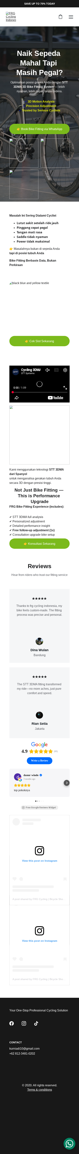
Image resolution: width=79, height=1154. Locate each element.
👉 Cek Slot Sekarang (39, 341)
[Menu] (71, 17)
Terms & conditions (39, 1089)
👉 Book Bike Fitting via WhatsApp (39, 129)
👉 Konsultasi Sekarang (39, 543)
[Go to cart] (60, 17)
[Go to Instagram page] (24, 1023)
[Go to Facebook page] (11, 1023)
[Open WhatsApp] (69, 1144)
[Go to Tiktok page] (36, 1023)
